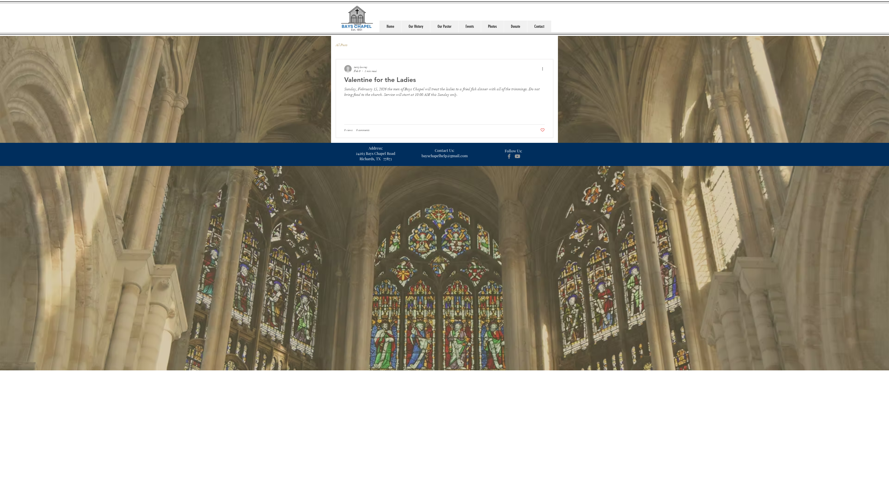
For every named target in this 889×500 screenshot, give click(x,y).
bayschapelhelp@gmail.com (445, 155)
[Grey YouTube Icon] (517, 156)
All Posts (341, 45)
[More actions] (544, 69)
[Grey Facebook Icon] (509, 156)
